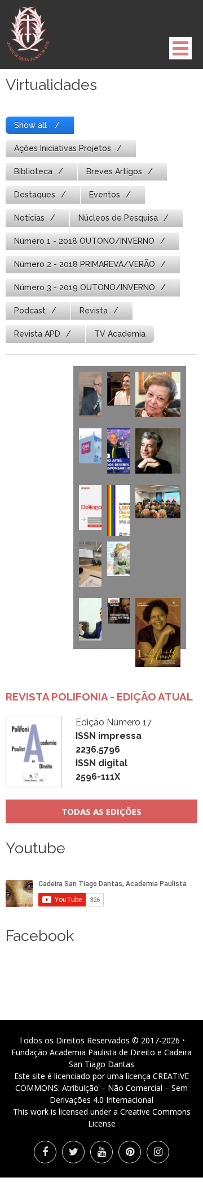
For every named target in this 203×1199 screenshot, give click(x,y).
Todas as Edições (101, 811)
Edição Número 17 (114, 749)
